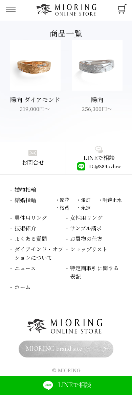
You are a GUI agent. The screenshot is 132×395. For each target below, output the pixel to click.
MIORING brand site (54, 349)
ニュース (25, 268)
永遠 (85, 207)
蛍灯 (85, 199)
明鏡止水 (112, 199)
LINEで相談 (74, 384)
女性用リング (86, 217)
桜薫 (64, 207)
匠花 (64, 199)
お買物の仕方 (86, 238)
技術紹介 (25, 228)
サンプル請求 (86, 228)
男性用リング (31, 217)
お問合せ (32, 162)
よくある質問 (31, 238)
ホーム (23, 287)
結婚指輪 (25, 200)
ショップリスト (89, 249)
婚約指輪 (25, 189)
